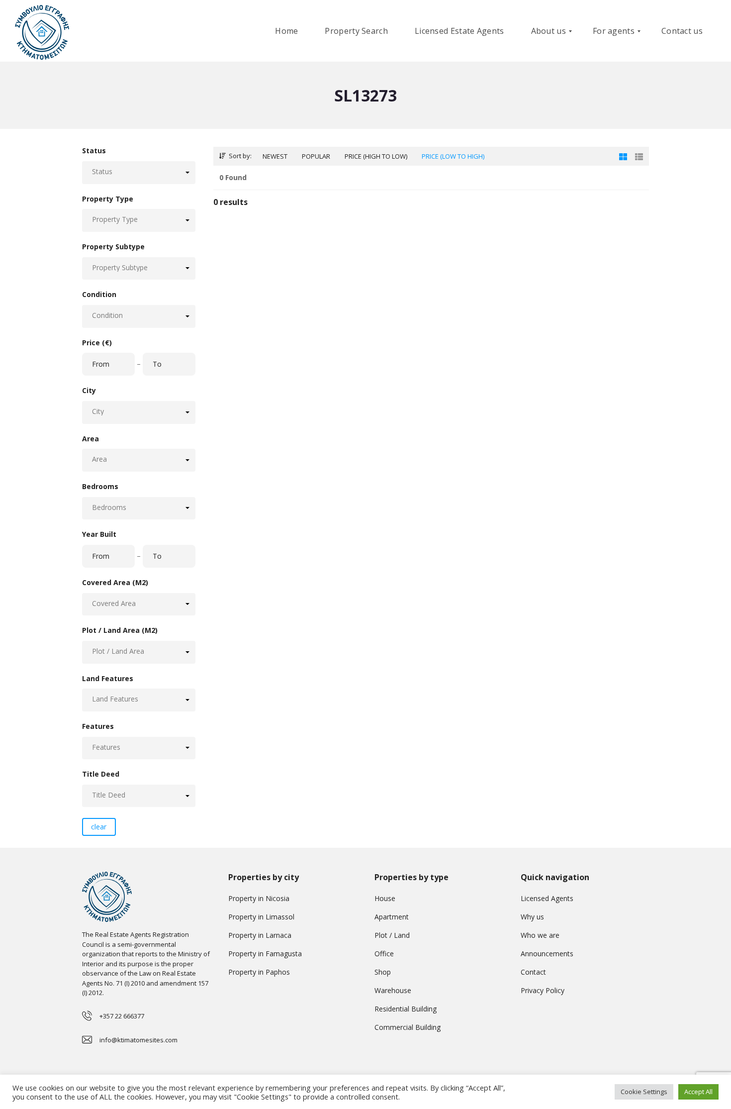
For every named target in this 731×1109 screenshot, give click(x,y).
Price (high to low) (376, 156)
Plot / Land (392, 935)
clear (99, 826)
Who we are (540, 935)
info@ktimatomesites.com (138, 1039)
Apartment (391, 916)
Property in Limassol (261, 916)
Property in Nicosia (258, 898)
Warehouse (392, 990)
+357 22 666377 (121, 1015)
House (384, 898)
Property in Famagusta (265, 953)
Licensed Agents (547, 898)
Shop (382, 972)
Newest (275, 156)
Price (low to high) (453, 156)
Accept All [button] (698, 1091)
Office (384, 953)
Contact (533, 972)
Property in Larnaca (259, 935)
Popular (316, 156)
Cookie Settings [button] (644, 1091)
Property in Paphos (259, 972)
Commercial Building (407, 1027)
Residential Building (405, 1008)
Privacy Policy (542, 990)
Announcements (547, 953)
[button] (138, 172)
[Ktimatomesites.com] (42, 31)
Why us (532, 916)
